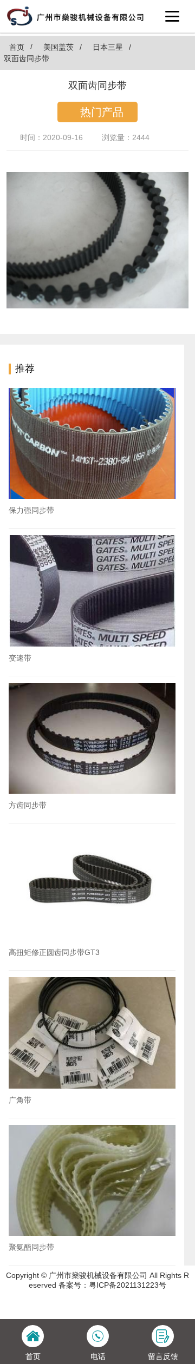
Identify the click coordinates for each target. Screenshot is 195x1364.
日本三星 (108, 47)
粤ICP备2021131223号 (127, 1285)
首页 (16, 47)
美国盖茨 (58, 47)
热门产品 (101, 112)
